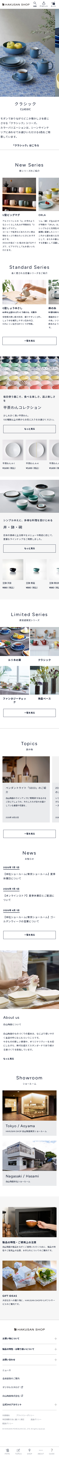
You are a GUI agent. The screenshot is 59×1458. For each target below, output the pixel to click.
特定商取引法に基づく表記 (13, 1419)
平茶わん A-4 (32, 463)
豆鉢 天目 (6, 583)
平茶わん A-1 (8, 463)
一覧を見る (29, 341)
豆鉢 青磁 (30, 583)
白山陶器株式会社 (11, 1396)
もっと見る (29, 429)
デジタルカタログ (11, 1387)
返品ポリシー (36, 1419)
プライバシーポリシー (25, 1415)
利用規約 (6, 1415)
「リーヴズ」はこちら (29, 140)
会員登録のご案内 (11, 1378)
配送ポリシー (7, 1424)
